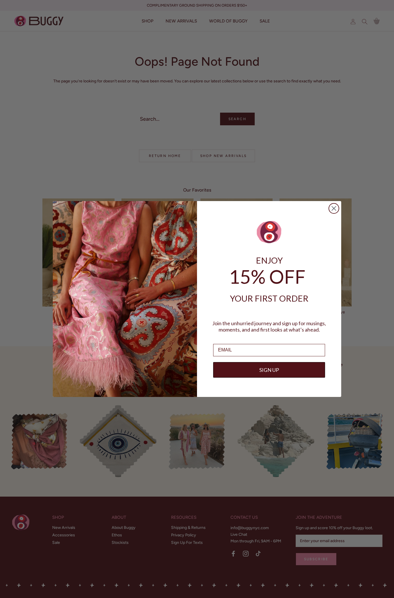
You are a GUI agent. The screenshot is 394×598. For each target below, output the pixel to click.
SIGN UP (269, 370)
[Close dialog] (334, 208)
